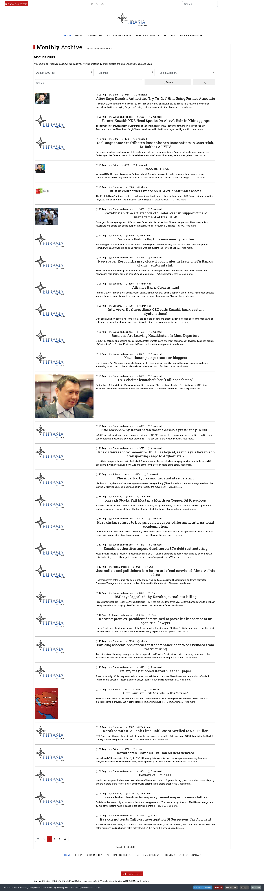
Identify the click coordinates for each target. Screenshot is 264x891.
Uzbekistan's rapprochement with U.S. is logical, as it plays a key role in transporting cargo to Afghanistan (155, 454)
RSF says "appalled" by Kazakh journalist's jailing (156, 596)
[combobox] (200, 4)
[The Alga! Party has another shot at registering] (64, 479)
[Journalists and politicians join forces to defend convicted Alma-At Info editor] (64, 571)
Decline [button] (218, 887)
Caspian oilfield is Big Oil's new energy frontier (155, 239)
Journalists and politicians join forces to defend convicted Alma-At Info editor (155, 572)
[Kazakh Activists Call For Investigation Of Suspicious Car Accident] (64, 820)
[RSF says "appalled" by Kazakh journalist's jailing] (64, 598)
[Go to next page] (59, 839)
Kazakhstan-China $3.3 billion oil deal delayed (155, 753)
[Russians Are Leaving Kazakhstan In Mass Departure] (64, 336)
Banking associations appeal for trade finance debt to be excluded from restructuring (155, 647)
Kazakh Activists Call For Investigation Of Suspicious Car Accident (155, 819)
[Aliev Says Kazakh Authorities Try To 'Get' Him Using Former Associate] (64, 98)
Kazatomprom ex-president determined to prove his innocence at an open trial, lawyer (155, 621)
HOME (67, 35)
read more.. (188, 107)
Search (169, 82)
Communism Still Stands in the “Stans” (155, 693)
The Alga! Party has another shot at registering (155, 478)
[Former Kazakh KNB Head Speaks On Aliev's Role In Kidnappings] (64, 121)
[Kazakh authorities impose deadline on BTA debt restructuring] (64, 549)
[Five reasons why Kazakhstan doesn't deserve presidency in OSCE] (64, 431)
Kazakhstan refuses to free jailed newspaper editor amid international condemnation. (155, 524)
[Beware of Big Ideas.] (64, 776)
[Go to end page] (65, 839)
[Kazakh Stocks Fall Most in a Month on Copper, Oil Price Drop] (64, 501)
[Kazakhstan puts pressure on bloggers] (64, 358)
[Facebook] (92, 4)
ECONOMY (169, 35)
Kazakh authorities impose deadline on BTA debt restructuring (155, 548)
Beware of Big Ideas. (155, 775)
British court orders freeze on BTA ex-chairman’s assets (155, 191)
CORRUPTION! (94, 35)
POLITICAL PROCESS (117, 35)
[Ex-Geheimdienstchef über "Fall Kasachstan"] (64, 396)
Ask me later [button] (231, 887)
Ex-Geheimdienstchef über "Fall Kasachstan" (155, 380)
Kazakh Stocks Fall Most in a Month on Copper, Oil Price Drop (155, 500)
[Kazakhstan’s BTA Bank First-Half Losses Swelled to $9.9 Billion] (64, 732)
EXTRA (78, 35)
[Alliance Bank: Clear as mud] (64, 288)
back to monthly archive (98, 48)
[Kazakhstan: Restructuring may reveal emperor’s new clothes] (64, 798)
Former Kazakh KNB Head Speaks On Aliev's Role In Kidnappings (156, 120)
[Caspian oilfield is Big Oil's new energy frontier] (64, 240)
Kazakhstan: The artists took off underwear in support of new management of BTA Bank (156, 215)
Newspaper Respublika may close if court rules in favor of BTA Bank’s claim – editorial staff (155, 263)
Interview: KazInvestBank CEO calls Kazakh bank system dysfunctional (156, 311)
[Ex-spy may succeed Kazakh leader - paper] (64, 672)
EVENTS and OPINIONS (147, 35)
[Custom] (102, 4)
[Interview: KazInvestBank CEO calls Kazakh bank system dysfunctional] (64, 310)
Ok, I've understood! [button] (202, 887)
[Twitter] (97, 4)
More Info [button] (256, 887)
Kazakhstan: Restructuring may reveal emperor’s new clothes (155, 797)
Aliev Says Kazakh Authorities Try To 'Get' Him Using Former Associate (155, 98)
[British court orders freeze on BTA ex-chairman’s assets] (64, 191)
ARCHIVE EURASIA (189, 35)
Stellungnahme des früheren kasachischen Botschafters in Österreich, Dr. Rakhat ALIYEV (155, 144)
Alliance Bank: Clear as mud (155, 287)
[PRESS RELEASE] (64, 168)
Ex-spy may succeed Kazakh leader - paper (155, 671)
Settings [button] (244, 887)
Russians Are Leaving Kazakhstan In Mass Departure (156, 335)
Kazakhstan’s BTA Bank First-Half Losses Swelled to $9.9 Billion (155, 731)
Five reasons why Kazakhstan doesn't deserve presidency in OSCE (156, 430)
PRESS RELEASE (155, 169)
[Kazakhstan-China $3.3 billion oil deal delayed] (64, 754)
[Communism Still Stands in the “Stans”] (64, 703)
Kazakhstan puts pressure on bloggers (155, 357)
